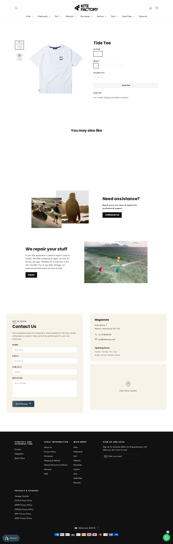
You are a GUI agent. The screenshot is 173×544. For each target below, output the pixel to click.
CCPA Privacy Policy (23, 500)
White (98, 53)
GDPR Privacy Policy (23, 505)
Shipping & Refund (52, 460)
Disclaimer (48, 456)
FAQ (46, 473)
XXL (120, 65)
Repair (31, 274)
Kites (28, 16)
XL (114, 65)
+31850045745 (112, 215)
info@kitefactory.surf (106, 339)
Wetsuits (70, 16)
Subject (17, 367)
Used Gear (127, 16)
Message (17, 378)
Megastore (19, 453)
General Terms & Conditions (55, 465)
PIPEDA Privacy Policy (24, 509)
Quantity (99, 73)
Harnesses (85, 16)
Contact (18, 449)
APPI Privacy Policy (23, 513)
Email (15, 356)
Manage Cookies (22, 496)
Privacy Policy (50, 451)
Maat (97, 61)
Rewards (143, 16)
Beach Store (20, 458)
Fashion (101, 16)
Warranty (47, 469)
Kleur (97, 49)
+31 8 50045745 (104, 334)
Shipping (107, 97)
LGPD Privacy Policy (23, 518)
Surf (57, 16)
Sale (113, 16)
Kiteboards (43, 16)
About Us (48, 447)
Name (15, 345)
